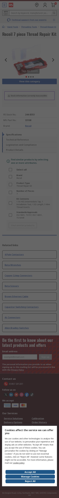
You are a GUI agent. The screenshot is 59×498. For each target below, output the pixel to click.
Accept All (30, 472)
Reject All (30, 481)
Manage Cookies (30, 476)
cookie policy (18, 463)
